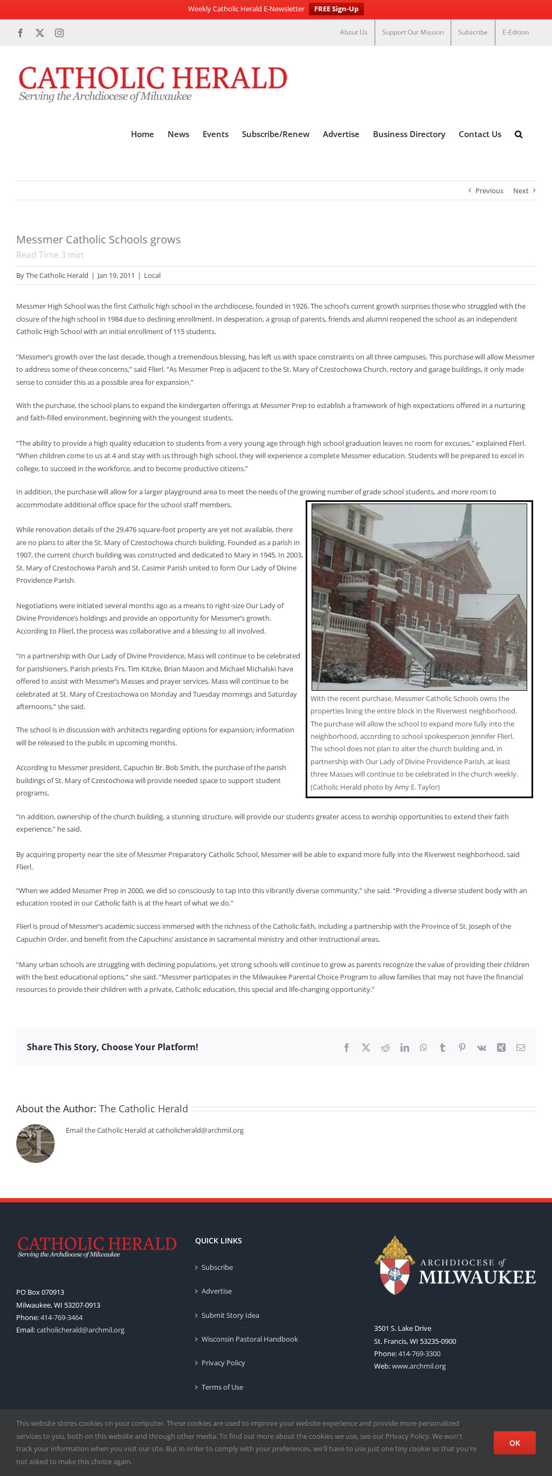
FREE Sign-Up (336, 8)
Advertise (217, 1291)
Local (152, 275)
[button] (518, 134)
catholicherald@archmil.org (81, 1330)
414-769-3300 (419, 1353)
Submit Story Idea (230, 1315)
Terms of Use (222, 1387)
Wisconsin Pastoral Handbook (250, 1339)
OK (514, 1443)
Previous (489, 190)
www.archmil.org (419, 1366)
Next (521, 190)
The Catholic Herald (57, 275)
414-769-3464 (61, 1317)
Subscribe (217, 1267)
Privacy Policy (223, 1363)
